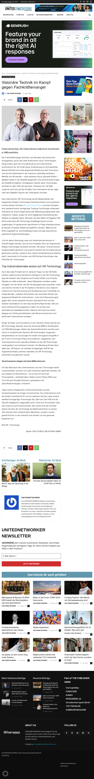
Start (3, 73)
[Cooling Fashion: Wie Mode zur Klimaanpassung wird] (68, 248)
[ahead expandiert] (68, 265)
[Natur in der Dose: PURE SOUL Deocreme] (68, 240)
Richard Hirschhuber (33, 205)
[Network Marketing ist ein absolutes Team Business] (6, 685)
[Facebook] (80, 1)
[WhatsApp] (36, 99)
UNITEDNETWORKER (14, 93)
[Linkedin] (77, 733)
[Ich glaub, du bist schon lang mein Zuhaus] (68, 282)
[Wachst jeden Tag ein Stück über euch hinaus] (6, 694)
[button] (89, 15)
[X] (90, 1)
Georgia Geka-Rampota (72, 633)
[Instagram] (84, 1)
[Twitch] (87, 1)
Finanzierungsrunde (13, 73)
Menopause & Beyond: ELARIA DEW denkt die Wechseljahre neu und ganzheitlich (15, 600)
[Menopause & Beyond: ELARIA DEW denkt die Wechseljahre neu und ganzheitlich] (68, 228)
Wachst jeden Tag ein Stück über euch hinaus (20, 693)
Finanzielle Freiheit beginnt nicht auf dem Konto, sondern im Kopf (78, 657)
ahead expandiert (80, 263)
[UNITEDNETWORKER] (3, 93)
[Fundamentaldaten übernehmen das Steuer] (68, 257)
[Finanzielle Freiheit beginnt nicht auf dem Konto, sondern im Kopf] (78, 645)
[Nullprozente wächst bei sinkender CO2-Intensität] (47, 645)
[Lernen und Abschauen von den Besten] (6, 702)
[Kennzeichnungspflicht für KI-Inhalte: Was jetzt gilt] (68, 274)
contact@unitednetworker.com (45, 744)
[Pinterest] (31, 99)
